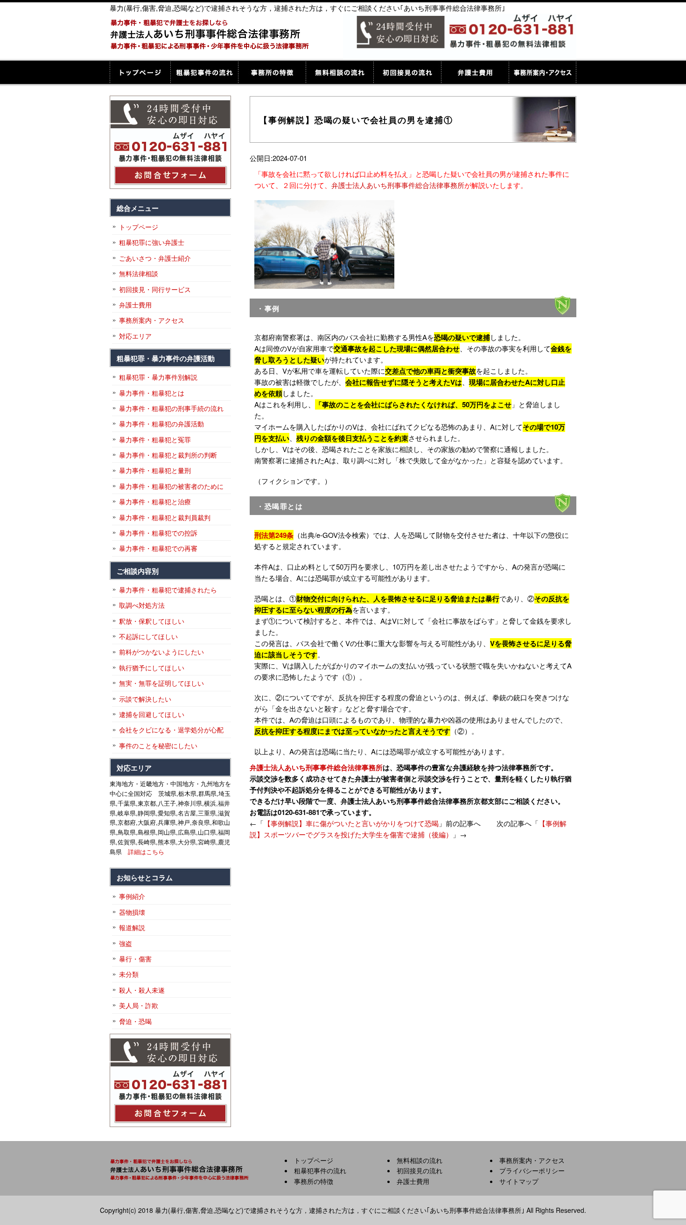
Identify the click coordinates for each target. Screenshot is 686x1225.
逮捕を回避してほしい (151, 714)
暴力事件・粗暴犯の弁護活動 (161, 423)
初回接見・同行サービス (155, 289)
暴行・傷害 (135, 958)
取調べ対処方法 (142, 605)
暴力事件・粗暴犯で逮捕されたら (168, 589)
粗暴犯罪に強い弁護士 (151, 242)
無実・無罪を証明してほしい (161, 683)
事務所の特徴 (272, 72)
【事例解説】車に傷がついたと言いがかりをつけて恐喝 (351, 823)
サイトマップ (519, 1181)
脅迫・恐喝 (135, 1021)
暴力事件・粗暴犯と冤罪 (155, 439)
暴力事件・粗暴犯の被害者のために (171, 486)
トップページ (140, 72)
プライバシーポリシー (532, 1170)
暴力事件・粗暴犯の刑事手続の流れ (171, 408)
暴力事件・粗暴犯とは (151, 392)
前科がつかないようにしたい (161, 651)
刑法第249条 (274, 535)
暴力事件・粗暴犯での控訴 (158, 532)
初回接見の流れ (407, 72)
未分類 (129, 974)
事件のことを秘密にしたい (158, 745)
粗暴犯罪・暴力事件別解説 (158, 377)
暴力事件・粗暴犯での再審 (158, 548)
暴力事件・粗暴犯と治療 (155, 501)
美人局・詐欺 (138, 1005)
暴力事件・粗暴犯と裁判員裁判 (164, 517)
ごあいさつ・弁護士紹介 (155, 258)
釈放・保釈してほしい (151, 621)
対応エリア (135, 336)
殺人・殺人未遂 (142, 990)
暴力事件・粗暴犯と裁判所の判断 (168, 454)
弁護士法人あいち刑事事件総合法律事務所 (397, 185)
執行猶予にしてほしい (151, 667)
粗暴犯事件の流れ (204, 72)
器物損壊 (132, 912)
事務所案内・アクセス (542, 72)
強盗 (125, 943)
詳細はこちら (146, 851)
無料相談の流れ (339, 72)
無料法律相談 (138, 273)
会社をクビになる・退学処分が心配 (171, 729)
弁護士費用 (475, 72)
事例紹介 (132, 896)
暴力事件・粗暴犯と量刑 (155, 470)
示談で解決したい (145, 698)
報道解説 (132, 927)
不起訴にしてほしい (148, 636)
